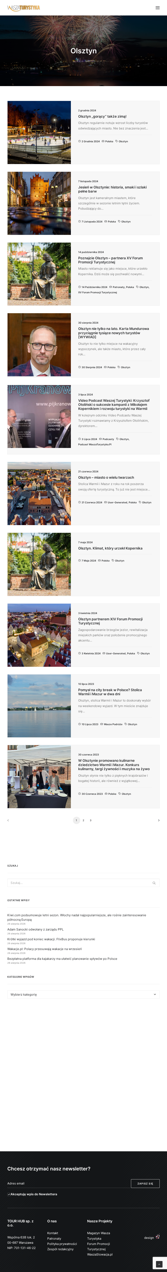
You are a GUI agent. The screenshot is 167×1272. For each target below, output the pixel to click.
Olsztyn (123, 141)
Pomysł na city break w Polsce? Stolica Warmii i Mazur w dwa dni (110, 692)
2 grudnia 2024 (91, 141)
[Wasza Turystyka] (23, 8)
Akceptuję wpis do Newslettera (34, 1194)
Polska (109, 141)
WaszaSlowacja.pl (100, 1254)
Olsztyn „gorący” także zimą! (102, 116)
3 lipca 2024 (89, 439)
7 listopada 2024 (92, 221)
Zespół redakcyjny (60, 1249)
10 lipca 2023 (90, 724)
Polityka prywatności (62, 1244)
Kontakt (52, 1233)
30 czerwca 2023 (92, 793)
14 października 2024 (94, 287)
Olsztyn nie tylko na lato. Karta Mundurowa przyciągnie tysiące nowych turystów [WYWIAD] (113, 333)
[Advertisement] (83, 1039)
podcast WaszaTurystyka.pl (94, 444)
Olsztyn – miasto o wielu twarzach (106, 477)
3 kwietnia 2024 (91, 653)
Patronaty (119, 287)
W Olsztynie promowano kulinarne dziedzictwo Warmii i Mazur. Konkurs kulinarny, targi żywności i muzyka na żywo (114, 765)
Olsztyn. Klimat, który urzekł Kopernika (110, 548)
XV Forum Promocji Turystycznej (97, 292)
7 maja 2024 (89, 560)
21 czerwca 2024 (92, 502)
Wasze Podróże (113, 724)
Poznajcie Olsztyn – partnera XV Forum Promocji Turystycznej (110, 260)
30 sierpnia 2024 (92, 367)
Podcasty (108, 439)
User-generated (117, 502)
